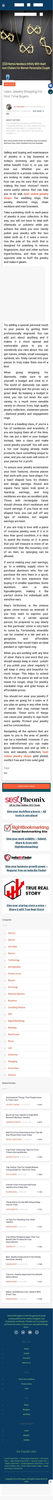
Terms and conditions (26, 1379)
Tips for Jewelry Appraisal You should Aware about (24, 1275)
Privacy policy (26, 1384)
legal (26, 1388)
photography (14, 967)
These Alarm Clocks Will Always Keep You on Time (23, 1203)
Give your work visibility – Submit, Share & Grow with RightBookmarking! (26, 842)
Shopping (12, 1061)
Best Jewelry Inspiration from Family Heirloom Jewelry (23, 1258)
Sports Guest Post (12, 1463)
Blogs (26, 1405)
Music (11, 1041)
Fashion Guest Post (39, 1461)
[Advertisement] (26, 293)
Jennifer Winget (13, 1122)
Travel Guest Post (11, 1458)
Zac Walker (11, 1174)
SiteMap (26, 1440)
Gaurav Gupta (12, 1157)
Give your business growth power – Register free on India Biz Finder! (26, 868)
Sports (11, 940)
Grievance (26, 1358)
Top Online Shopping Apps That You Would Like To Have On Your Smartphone (22, 1239)
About (26, 1349)
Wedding (12, 1027)
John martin (12, 1209)
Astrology (13, 987)
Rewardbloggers (20, 1479)
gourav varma (13, 1105)
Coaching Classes (16, 1007)
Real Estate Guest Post (19, 1461)
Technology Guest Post (29, 1458)
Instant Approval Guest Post (32, 1463)
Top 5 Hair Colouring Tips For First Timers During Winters (22, 1151)
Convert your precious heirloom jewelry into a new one (21, 1186)
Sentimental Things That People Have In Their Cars (24, 1098)
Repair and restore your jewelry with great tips (23, 1293)
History (11, 933)
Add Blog (26, 1414)
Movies (11, 980)
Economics (13, 1068)
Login (26, 1431)
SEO (10, 1014)
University (13, 1054)
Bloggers (26, 1410)
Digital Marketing (16, 1021)
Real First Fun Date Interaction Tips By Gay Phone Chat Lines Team (24, 1133)
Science (12, 1075)
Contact (26, 1353)
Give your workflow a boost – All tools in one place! (26, 813)
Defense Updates (16, 994)
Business (12, 1000)
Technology (14, 960)
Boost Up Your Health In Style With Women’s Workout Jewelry (22, 1116)
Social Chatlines (14, 1140)
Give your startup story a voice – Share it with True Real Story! (26, 907)
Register (26, 1435)
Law (10, 1048)
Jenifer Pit (11, 1247)
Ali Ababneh (19, 107)
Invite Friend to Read (26, 786)
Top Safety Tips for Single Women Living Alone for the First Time (22, 1168)
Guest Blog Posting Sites (31, 1466)
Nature (11, 953)
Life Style (9, 84)
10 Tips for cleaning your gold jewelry (20, 1221)
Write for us (26, 1363)
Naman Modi (11, 1192)
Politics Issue (14, 973)
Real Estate (13, 1034)
